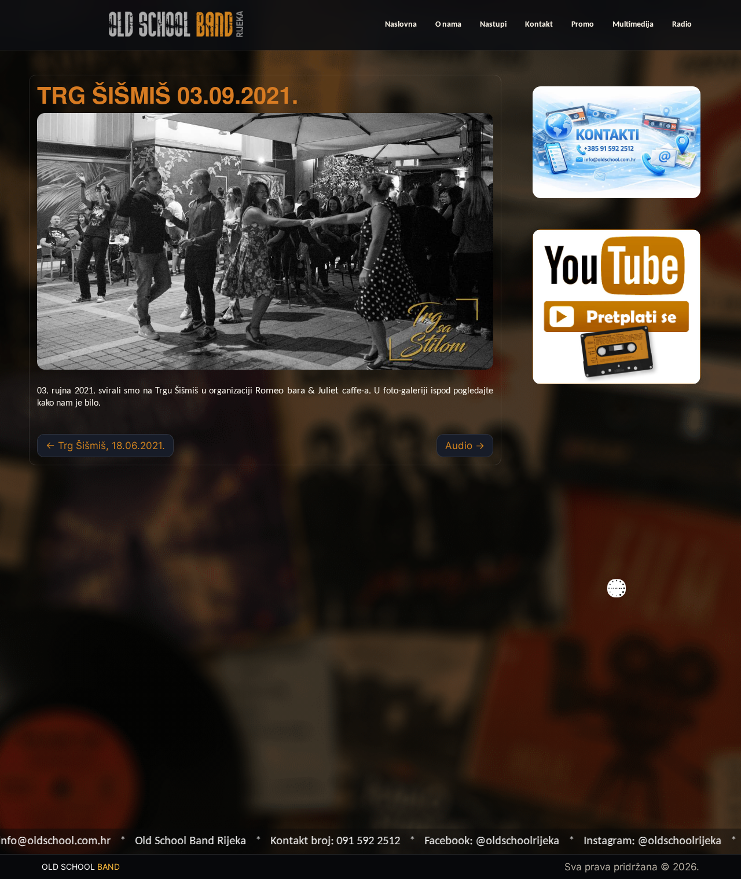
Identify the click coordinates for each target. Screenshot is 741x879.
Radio (682, 24)
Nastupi (493, 24)
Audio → (465, 445)
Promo (582, 24)
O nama (448, 24)
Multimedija (633, 24)
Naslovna (401, 24)
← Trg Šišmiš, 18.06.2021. (105, 445)
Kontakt (539, 24)
